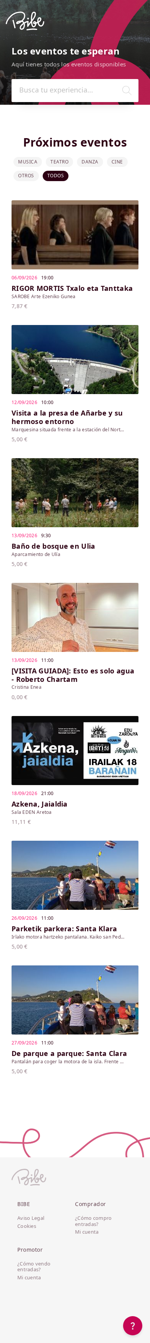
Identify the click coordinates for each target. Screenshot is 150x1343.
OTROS (26, 175)
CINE (117, 161)
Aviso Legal (30, 1218)
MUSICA (27, 161)
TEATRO (59, 161)
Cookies (26, 1226)
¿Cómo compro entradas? (93, 1221)
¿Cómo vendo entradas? (33, 1267)
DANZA (90, 161)
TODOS (55, 175)
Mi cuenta (87, 1232)
